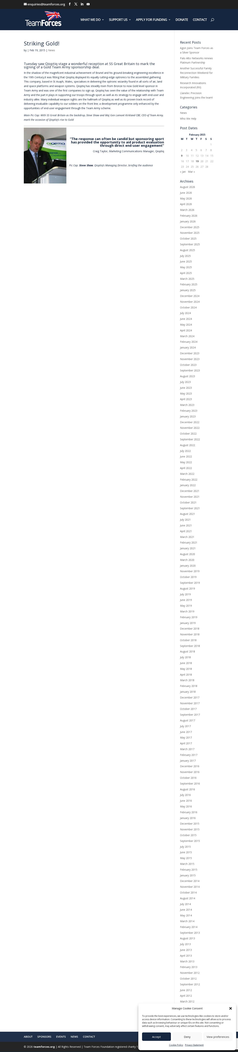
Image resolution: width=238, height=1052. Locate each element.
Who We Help (188, 118)
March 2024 (187, 336)
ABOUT (28, 1036)
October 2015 (188, 835)
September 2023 (190, 370)
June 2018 (186, 663)
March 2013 (187, 961)
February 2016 (188, 812)
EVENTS (61, 1036)
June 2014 (186, 909)
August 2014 (187, 898)
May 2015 (186, 858)
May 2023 (186, 393)
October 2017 (188, 709)
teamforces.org (44, 1046)
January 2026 (188, 221)
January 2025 (188, 290)
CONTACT (200, 20)
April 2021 (186, 531)
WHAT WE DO (90, 20)
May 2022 (186, 462)
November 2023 (190, 359)
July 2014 (185, 904)
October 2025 (188, 238)
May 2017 (186, 737)
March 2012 (187, 1001)
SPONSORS (44, 1036)
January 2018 (188, 691)
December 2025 (189, 227)
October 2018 (188, 640)
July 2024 (185, 313)
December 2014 (189, 881)
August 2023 (187, 376)
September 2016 (190, 783)
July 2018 (185, 657)
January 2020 (188, 565)
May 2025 (186, 267)
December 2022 (189, 422)
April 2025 (186, 273)
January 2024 (188, 347)
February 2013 (188, 967)
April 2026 (186, 204)
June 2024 (186, 319)
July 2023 (185, 382)
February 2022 (188, 479)
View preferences (218, 1037)
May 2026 (186, 198)
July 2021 (185, 519)
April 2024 (186, 330)
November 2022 (190, 428)
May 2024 (186, 324)
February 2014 (188, 927)
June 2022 (186, 456)
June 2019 (186, 600)
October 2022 (188, 433)
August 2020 (187, 554)
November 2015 (190, 829)
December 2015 (189, 823)
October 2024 (188, 307)
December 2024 (189, 296)
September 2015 (190, 841)
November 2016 (190, 772)
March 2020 (187, 560)
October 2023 (188, 365)
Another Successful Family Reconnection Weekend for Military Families (196, 72)
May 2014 (186, 915)
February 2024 (188, 341)
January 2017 (188, 760)
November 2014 (190, 886)
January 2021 (188, 548)
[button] (230, 1008)
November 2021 (190, 496)
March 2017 (187, 749)
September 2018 (190, 646)
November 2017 (190, 703)
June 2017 (186, 732)
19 (197, 161)
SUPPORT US (118, 20)
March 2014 (187, 921)
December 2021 (189, 491)
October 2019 (188, 577)
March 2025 (187, 279)
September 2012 (190, 984)
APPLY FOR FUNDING (151, 20)
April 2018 (186, 674)
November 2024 (190, 301)
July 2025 (185, 256)
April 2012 (186, 995)
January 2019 (188, 623)
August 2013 (187, 938)
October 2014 (188, 892)
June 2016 (186, 800)
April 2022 (186, 468)
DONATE (182, 20)
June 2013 (186, 950)
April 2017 (186, 743)
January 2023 (188, 416)
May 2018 (186, 669)
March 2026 (187, 210)
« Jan (183, 171)
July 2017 (185, 726)
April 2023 (186, 399)
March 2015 (187, 864)
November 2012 (190, 973)
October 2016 (188, 778)
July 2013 (185, 944)
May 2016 (186, 806)
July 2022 (185, 451)
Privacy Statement (194, 1045)
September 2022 (190, 439)
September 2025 (190, 244)
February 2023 (188, 410)
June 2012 (186, 990)
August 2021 (187, 514)
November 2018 (190, 634)
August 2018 (187, 651)
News (51, 50)
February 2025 (188, 284)
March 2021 (187, 537)
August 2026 (187, 187)
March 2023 (187, 405)
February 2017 (188, 755)
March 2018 (187, 680)
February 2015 (188, 869)
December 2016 (189, 766)
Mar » (191, 171)
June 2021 (186, 525)
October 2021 (188, 502)
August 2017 (187, 720)
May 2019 (186, 605)
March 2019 (187, 611)
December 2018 (189, 628)
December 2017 (189, 697)
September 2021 (190, 508)
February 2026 (188, 215)
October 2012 (188, 978)
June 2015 (186, 852)
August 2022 (187, 445)
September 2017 (190, 714)
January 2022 (188, 485)
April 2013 (186, 955)
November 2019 (190, 571)
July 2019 (185, 594)
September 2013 (190, 932)
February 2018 (188, 686)
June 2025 (186, 261)
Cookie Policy (176, 1045)
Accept (156, 1037)
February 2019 (188, 617)
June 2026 (186, 192)
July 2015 (185, 846)
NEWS (74, 1036)
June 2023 (186, 387)
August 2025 (187, 250)
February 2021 (188, 542)
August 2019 (187, 588)
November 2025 (190, 233)
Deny (187, 1037)
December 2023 (189, 353)
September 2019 (190, 582)
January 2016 (188, 818)
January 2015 (188, 875)
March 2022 (187, 474)
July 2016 (185, 795)
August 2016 (187, 789)
